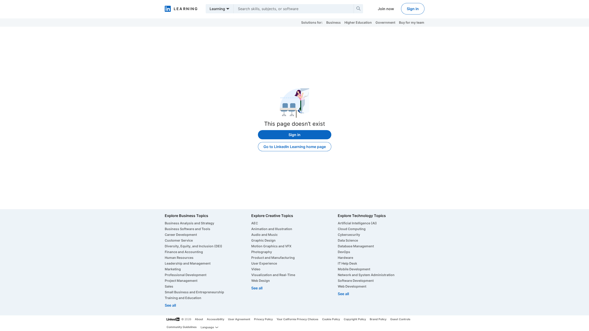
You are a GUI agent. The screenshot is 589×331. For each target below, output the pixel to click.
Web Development (352, 286)
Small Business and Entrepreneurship (194, 292)
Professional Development (185, 275)
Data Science (348, 240)
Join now (386, 8)
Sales (169, 286)
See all (170, 305)
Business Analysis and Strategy (189, 223)
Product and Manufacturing (273, 258)
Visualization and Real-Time (273, 275)
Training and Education (183, 298)
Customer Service (179, 240)
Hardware (345, 258)
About (199, 319)
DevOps (344, 252)
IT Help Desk (347, 263)
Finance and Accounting (184, 252)
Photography (261, 252)
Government (385, 22)
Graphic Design (263, 240)
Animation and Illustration (271, 229)
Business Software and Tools (187, 229)
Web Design (260, 280)
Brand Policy (378, 319)
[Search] (358, 8)
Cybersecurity (349, 235)
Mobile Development (354, 269)
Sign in (413, 8)
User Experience (264, 263)
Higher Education (358, 22)
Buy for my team (411, 22)
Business (333, 22)
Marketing (173, 269)
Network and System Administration (366, 275)
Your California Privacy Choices (297, 319)
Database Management (356, 246)
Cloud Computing (352, 229)
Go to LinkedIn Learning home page (294, 146)
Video (255, 269)
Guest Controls (400, 319)
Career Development (181, 235)
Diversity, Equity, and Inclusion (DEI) (193, 246)
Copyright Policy (355, 319)
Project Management (181, 280)
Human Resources (179, 258)
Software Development (356, 280)
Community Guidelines (182, 327)
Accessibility (215, 319)
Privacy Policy (263, 319)
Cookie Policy (331, 319)
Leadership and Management (188, 263)
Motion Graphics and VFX (271, 246)
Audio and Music (264, 235)
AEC (254, 223)
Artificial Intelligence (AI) (357, 223)
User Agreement (239, 319)
